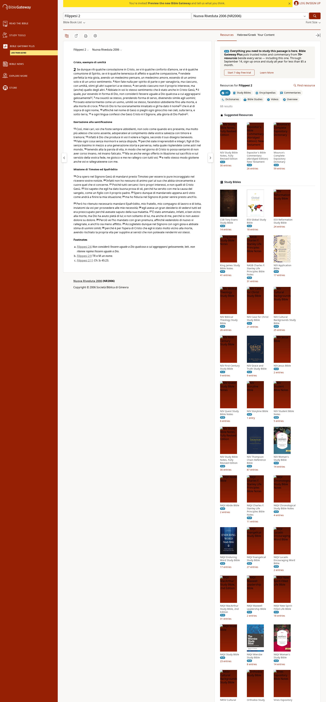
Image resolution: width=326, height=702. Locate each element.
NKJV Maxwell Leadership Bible (256, 607)
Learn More (267, 72)
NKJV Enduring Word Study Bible (230, 559)
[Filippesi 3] (210, 157)
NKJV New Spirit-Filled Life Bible (283, 607)
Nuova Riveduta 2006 (87, 281)
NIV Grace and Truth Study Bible (257, 367)
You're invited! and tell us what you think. (177, 3)
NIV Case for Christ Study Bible (257, 318)
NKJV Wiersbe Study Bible (254, 656)
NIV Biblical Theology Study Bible (229, 320)
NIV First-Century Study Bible (230, 367)
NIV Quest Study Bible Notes (229, 413)
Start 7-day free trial (239, 72)
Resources (227, 35)
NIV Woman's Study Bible (281, 458)
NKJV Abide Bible (229, 505)
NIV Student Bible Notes (284, 413)
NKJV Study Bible (229, 654)
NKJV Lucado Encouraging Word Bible (284, 560)
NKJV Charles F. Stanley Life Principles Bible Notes (256, 510)
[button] (307, 3)
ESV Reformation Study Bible (283, 221)
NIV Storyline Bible (257, 411)
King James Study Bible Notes (230, 267)
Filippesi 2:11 (85, 260)
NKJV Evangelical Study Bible (256, 559)
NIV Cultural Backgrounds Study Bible (285, 320)
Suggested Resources (238, 115)
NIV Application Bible (282, 267)
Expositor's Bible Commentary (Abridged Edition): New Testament (257, 157)
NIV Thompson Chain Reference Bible (256, 459)
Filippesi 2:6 (84, 247)
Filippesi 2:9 (84, 256)
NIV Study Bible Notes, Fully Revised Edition (229, 155)
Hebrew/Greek (246, 35)
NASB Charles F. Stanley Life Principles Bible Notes (256, 270)
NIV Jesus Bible (282, 365)
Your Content (266, 35)
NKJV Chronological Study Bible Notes (285, 507)
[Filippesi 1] (64, 157)
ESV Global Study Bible (256, 221)
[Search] (315, 16)
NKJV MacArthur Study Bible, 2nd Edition (229, 609)
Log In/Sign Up (310, 3)
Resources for (236, 85)
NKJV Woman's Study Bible (282, 656)
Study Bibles (232, 182)
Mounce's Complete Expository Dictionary (279, 157)
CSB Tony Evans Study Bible (229, 221)
